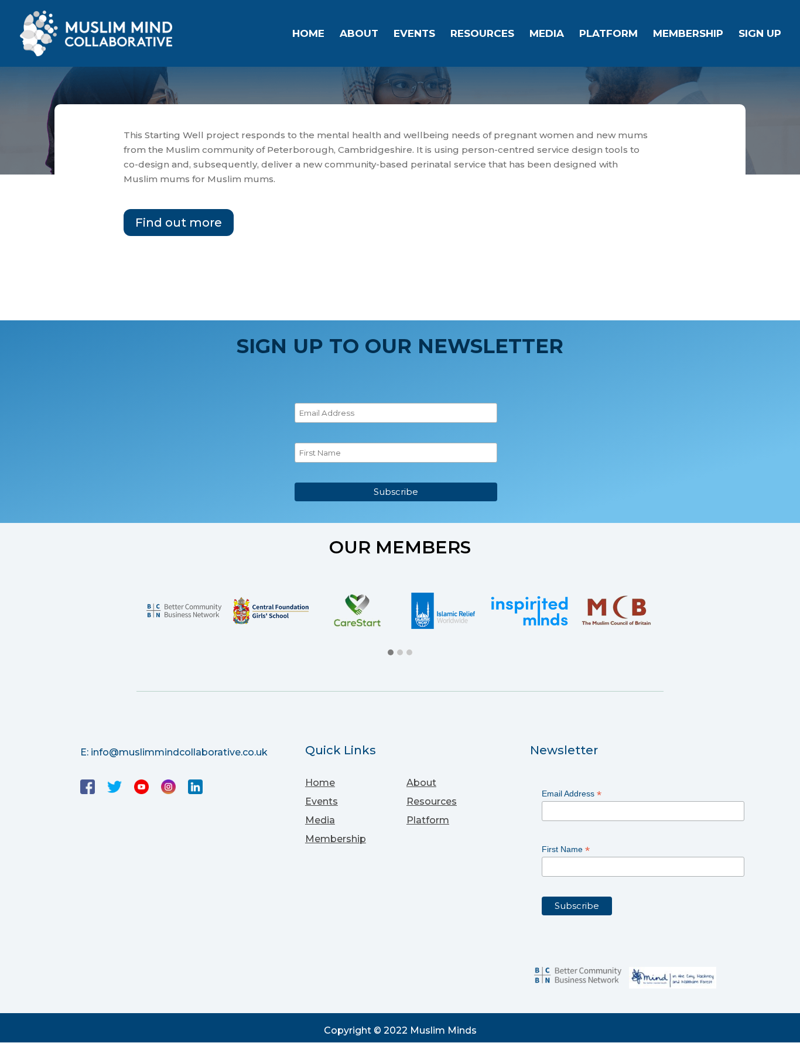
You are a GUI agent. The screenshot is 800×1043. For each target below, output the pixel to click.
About (359, 34)
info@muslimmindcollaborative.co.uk (179, 752)
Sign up (760, 34)
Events (414, 34)
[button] (390, 652)
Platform (608, 34)
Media (546, 34)
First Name (566, 849)
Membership (688, 34)
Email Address (571, 793)
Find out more (178, 223)
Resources (482, 34)
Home (308, 34)
